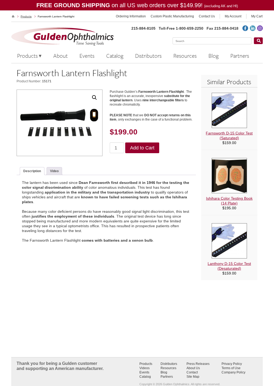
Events (144, 372)
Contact (192, 372)
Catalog (145, 377)
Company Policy (233, 372)
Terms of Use (231, 368)
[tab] (32, 171)
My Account (233, 16)
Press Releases (198, 364)
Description (32, 171)
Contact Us (207, 16)
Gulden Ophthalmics (13, 16)
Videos (144, 368)
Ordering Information (131, 16)
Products (26, 16)
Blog (164, 372)
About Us (193, 368)
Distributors (169, 364)
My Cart (256, 16)
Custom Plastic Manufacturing (172, 16)
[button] (94, 97)
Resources (168, 368)
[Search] (258, 40)
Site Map (193, 377)
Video (54, 171)
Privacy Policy (232, 364)
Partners (167, 377)
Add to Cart (142, 147)
